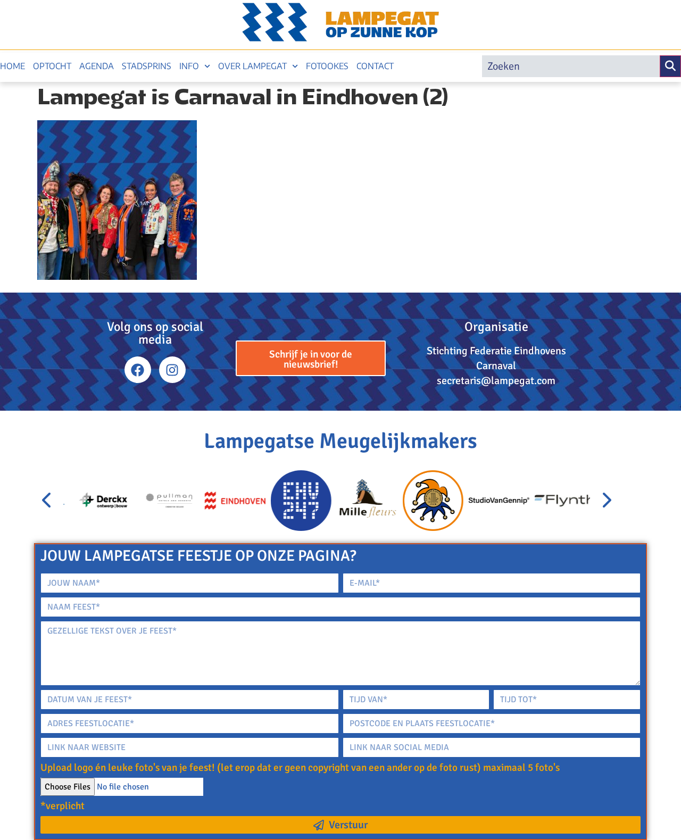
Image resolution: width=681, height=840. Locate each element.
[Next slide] (606, 500)
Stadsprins (146, 66)
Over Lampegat (252, 66)
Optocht (52, 66)
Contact (375, 66)
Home (12, 66)
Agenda (96, 66)
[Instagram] (172, 369)
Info (189, 66)
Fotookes (327, 66)
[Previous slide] (47, 500)
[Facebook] (137, 369)
